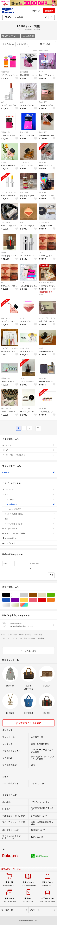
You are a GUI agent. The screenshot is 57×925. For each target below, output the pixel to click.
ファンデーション (44, 222)
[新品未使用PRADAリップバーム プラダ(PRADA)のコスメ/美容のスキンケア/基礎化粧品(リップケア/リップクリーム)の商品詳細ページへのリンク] (47, 307)
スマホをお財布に (28, 899)
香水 (6, 518)
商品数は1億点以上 (9, 883)
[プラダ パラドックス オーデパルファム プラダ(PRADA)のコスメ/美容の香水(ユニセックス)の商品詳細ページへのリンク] (28, 151)
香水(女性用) (5, 72)
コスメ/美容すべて (12, 504)
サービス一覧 (7, 910)
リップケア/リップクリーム (9, 192)
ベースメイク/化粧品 (13, 509)
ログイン (36, 10)
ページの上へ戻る (28, 650)
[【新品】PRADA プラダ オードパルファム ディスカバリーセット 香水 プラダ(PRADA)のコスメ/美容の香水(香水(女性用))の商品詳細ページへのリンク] (9, 367)
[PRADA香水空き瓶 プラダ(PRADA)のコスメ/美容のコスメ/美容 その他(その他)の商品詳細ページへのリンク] (47, 337)
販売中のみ (9, 44)
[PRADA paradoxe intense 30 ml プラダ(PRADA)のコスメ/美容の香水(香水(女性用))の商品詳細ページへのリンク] (47, 121)
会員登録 (49, 10)
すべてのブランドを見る (28, 723)
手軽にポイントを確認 (47, 899)
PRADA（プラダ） (9, 36)
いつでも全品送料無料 (28, 883)
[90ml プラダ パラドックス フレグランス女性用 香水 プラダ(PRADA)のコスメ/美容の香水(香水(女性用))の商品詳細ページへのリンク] (47, 151)
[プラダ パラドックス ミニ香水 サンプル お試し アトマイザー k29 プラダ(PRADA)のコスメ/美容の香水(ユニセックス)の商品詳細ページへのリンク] (9, 307)
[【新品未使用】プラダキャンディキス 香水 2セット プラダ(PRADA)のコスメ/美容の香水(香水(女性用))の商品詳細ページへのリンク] (47, 397)
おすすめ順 (22, 44)
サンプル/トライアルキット (47, 283)
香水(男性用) (43, 192)
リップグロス (5, 222)
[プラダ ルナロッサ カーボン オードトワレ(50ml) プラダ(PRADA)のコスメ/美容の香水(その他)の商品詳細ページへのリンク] (28, 367)
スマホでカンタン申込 (9, 899)
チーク (41, 72)
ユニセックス (24, 162)
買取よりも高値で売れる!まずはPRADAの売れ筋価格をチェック (17, 624)
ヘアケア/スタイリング (14, 523)
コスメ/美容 (26, 36)
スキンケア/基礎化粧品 (14, 514)
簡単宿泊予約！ (47, 883)
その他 (3, 162)
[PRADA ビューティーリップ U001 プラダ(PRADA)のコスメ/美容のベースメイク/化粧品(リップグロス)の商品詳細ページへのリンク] (9, 211)
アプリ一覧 (34, 910)
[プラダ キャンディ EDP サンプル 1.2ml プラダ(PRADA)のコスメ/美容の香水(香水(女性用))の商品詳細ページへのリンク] (9, 61)
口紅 (2, 102)
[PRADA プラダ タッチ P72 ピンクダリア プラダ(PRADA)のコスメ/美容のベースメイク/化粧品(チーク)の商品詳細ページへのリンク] (28, 211)
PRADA (5, 472)
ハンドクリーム (6, 408)
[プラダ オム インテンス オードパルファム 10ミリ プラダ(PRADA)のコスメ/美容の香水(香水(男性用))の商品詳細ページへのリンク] (47, 181)
